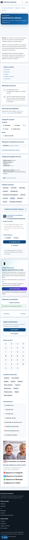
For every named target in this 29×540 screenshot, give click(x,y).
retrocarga (5, 187)
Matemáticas (7, 388)
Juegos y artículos (5, 525)
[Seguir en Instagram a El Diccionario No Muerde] (14, 452)
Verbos (23, 8)
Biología (6, 381)
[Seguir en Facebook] (13, 476)
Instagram (3, 506)
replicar (17, 145)
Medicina (16, 388)
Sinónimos (7, 72)
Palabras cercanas (9, 76)
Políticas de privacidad (10, 536)
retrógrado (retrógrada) (16, 201)
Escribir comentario (15, 302)
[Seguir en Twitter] (13, 483)
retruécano (20, 198)
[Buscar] (22, 2)
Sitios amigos (4, 528)
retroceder (13, 187)
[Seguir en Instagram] (13, 473)
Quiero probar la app (14, 288)
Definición (7, 69)
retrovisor (5, 198)
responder (11, 145)
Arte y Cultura (15, 378)
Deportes (20, 381)
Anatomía (6, 378)
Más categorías (8, 395)
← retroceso (6, 313)
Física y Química (8, 385)
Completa (8, 237)
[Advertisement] (14, 29)
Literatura (17, 385)
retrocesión (22, 187)
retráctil (5, 201)
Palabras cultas (8, 392)
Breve (16, 237)
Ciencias (13, 381)
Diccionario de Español (7, 8)
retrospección (14, 191)
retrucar (4, 10)
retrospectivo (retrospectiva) (10, 194)
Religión (17, 392)
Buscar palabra (14, 329)
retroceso (5, 191)
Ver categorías (14, 333)
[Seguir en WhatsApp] (13, 479)
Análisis (6, 74)
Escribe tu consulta (8, 221)
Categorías (17, 8)
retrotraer (22, 194)
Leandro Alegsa (11, 113)
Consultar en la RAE (11, 178)
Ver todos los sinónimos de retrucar (11, 150)
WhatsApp (3, 510)
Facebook (3, 503)
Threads (3, 513)
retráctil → (23, 313)
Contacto (3, 521)
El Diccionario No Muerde (7, 515)
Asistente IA (7, 78)
